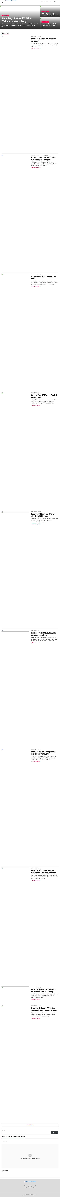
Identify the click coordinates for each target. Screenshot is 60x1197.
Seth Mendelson (36, 167)
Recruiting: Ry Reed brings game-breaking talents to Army (43, 753)
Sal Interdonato (36, 49)
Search (3, 1130)
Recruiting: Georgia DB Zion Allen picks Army (43, 40)
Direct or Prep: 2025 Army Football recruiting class (44, 396)
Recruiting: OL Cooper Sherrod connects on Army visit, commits (43, 871)
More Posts (30, 1125)
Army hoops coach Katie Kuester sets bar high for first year (43, 158)
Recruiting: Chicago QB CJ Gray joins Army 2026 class (42, 515)
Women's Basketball (36, 155)
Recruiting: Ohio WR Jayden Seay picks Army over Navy (43, 634)
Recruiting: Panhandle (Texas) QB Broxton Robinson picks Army (43, 990)
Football (33, 36)
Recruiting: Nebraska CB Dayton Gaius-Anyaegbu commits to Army (44, 1009)
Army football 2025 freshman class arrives (44, 277)
